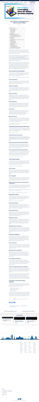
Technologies (16, 2)
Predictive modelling (11, 87)
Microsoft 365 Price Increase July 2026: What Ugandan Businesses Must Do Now (7, 320)
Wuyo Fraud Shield (25, 348)
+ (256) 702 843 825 (5, 391)
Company (25, 2)
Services (21, 342)
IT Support (21, 352)
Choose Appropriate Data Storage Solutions (16, 36)
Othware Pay (25, 349)
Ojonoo (25, 344)
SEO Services (21, 350)
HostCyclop (25, 345)
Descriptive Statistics (13, 41)
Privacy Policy (34, 350)
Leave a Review (34, 349)
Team (29, 344)
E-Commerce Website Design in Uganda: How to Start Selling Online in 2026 (19, 322)
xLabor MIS (25, 343)
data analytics (17, 51)
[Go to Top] (37, 400)
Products (25, 342)
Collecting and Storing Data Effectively (14, 34)
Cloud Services (21, 344)
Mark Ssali (18, 24)
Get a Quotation (34, 344)
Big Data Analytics (13, 33)
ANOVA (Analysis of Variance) (14, 43)
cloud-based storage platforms (16, 152)
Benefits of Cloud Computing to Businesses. (17, 156)
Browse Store (25, 350)
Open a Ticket (19, 0)
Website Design (21, 343)
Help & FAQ (34, 343)
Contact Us (11, 0)
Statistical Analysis (12, 40)
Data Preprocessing (12, 37)
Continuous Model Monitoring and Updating (16, 47)
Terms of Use (34, 351)
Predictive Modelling (13, 30)
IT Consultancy (21, 351)
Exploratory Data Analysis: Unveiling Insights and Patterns (17, 39)
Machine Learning (13, 31)
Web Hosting (21, 345)
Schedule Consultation (15, 0)
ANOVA (10, 227)
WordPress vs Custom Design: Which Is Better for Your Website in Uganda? (31, 322)
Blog (29, 345)
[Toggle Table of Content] (23, 28)
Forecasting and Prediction (14, 46)
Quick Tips (19, 20)
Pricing (25, 351)
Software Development (21, 348)
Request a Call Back (34, 345)
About (29, 343)
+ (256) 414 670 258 (10, 391)
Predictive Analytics (12, 44)
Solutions (11, 2)
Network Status (26, 352)
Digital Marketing (21, 349)
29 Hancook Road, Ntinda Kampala (6, 0)
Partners (21, 2)
